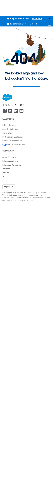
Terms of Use (7, 133)
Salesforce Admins (10, 161)
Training (5, 173)
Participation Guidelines (12, 137)
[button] (8, 186)
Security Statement (10, 129)
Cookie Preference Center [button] (13, 141)
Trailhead (6, 169)
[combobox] (8, 186)
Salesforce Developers (11, 165)
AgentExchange (9, 157)
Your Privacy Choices (16, 145)
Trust (4, 176)
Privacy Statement (10, 125)
